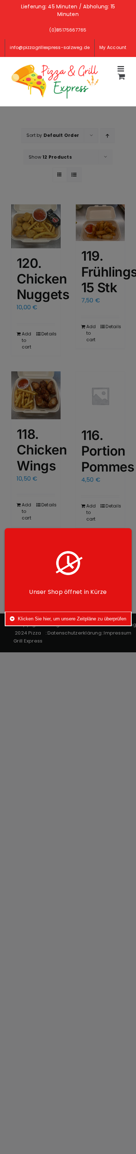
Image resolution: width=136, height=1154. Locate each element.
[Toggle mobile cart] (121, 76)
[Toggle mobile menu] (121, 69)
